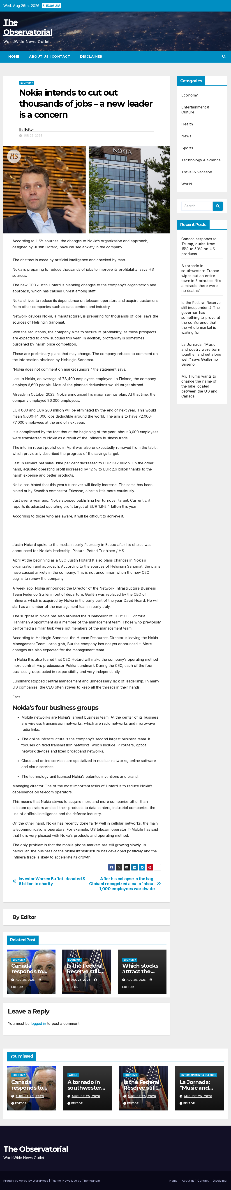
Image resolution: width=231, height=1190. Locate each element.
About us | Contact (49, 56)
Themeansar (91, 1180)
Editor (29, 129)
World (186, 184)
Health (187, 124)
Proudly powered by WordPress (26, 1180)
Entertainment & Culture (198, 1075)
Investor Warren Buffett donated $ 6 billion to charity (52, 881)
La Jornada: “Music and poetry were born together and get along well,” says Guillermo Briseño (201, 354)
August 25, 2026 (30, 1096)
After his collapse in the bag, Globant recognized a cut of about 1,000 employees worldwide (122, 883)
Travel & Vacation (196, 172)
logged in (38, 1023)
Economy (27, 82)
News (186, 136)
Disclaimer (91, 56)
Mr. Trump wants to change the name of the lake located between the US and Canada (199, 386)
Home (13, 56)
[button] (224, 56)
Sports (187, 148)
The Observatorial (35, 1149)
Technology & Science (201, 160)
